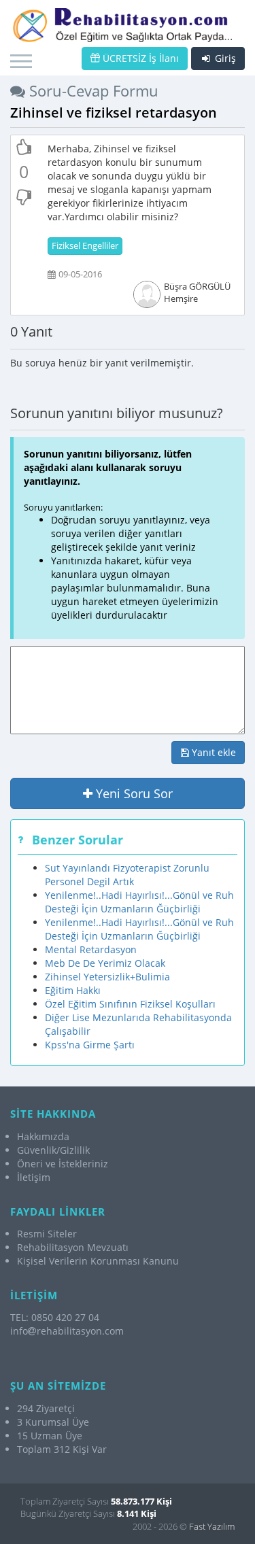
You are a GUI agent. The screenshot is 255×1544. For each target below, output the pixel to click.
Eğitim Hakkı (73, 990)
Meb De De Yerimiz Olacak (105, 963)
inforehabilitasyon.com (67, 1330)
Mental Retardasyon (91, 949)
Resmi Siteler (47, 1233)
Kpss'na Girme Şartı (90, 1044)
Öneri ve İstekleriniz (62, 1163)
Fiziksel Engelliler (85, 246)
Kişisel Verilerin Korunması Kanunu (98, 1260)
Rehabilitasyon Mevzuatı (73, 1247)
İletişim (33, 1177)
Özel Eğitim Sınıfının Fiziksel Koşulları (130, 1003)
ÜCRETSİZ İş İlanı (139, 58)
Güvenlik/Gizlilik (53, 1150)
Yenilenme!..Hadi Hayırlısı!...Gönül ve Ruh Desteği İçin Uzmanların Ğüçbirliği (139, 902)
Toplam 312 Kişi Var (62, 1449)
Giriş (224, 58)
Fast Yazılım (212, 1526)
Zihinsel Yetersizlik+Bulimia (107, 976)
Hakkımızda (43, 1136)
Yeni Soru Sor (132, 793)
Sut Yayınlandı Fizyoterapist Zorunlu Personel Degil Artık (127, 874)
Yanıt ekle (212, 752)
